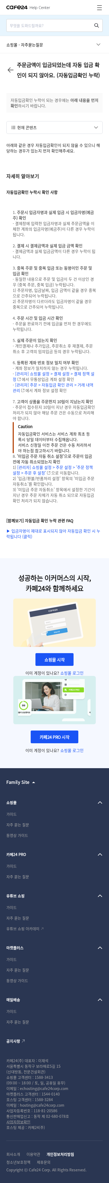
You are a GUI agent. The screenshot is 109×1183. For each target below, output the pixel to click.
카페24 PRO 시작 (55, 737)
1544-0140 (51, 1094)
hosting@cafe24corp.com (42, 1105)
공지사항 (13, 1041)
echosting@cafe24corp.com (44, 1088)
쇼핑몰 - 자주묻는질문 (24, 44)
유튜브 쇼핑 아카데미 (22, 928)
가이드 (11, 814)
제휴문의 (44, 1162)
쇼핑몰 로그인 (72, 673)
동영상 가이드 (17, 835)
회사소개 (13, 1154)
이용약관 (33, 1154)
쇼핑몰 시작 (54, 659)
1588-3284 (44, 1099)
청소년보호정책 (18, 1162)
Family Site (18, 782)
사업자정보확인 (18, 1121)
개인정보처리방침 (60, 1154)
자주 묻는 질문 (17, 824)
